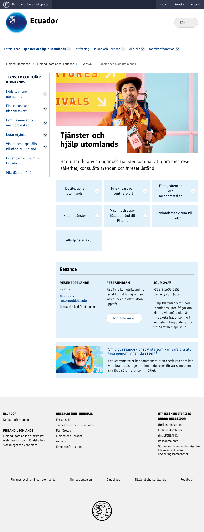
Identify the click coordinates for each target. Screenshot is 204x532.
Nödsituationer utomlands (17, 94)
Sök (191, 22)
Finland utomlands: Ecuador (55, 64)
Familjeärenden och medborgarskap (21, 122)
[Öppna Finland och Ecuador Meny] (123, 49)
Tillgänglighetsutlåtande (150, 479)
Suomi (163, 4)
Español (195, 4)
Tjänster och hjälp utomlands (23, 79)
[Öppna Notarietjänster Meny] (45, 135)
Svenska (86, 64)
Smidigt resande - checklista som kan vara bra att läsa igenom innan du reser (149, 351)
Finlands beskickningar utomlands (33, 479)
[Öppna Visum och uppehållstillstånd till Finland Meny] (45, 147)
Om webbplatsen (81, 479)
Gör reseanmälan (124, 318)
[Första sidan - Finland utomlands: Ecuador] (16, 22)
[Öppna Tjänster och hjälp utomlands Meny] (68, 49)
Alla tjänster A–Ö (19, 172)
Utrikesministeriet (170, 425)
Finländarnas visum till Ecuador (23, 160)
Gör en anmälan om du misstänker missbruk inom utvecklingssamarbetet (179, 450)
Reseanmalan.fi (168, 441)
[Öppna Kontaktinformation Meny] (177, 49)
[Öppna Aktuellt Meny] (142, 49)
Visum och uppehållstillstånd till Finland (22, 146)
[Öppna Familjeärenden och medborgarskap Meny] (45, 123)
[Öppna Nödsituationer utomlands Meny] (45, 94)
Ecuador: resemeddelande (73, 298)
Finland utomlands (18, 64)
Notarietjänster (17, 134)
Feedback (187, 479)
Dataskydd (113, 479)
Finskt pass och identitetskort (17, 108)
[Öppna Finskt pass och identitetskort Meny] (45, 109)
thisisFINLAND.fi (168, 435)
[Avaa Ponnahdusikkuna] (127, 113)
